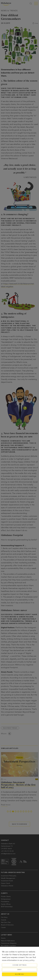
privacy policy (28, 960)
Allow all (19, 974)
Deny (19, 969)
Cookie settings (19, 965)
